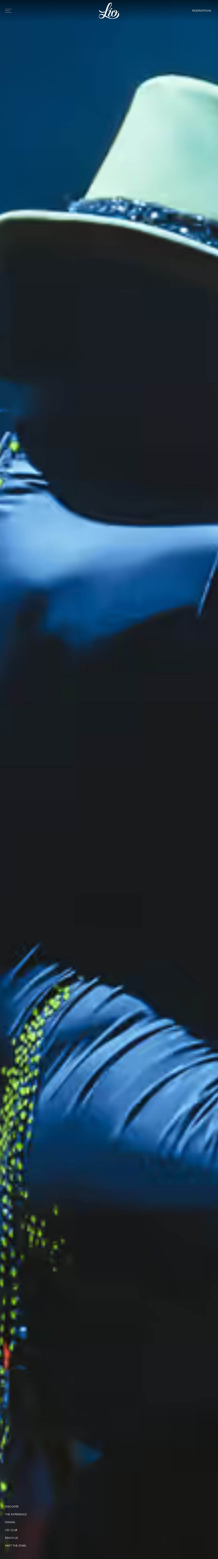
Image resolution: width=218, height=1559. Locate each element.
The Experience (16, 1514)
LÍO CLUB (11, 1530)
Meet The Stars (15, 1545)
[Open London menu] (8, 10)
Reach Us (11, 1538)
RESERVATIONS (201, 10)
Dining (10, 1522)
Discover (12, 1506)
